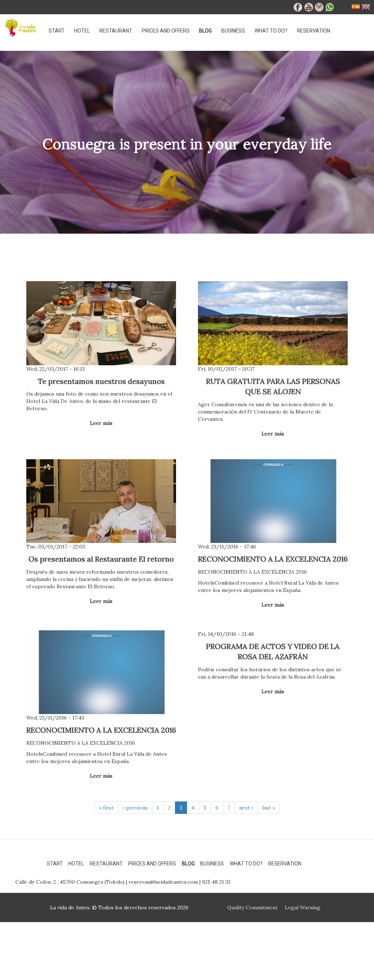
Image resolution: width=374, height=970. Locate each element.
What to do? (271, 31)
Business (233, 31)
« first (106, 807)
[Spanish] (355, 9)
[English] (366, 9)
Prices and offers (166, 31)
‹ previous (135, 807)
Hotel (82, 31)
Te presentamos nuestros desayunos (101, 381)
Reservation (313, 31)
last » (268, 807)
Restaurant (115, 31)
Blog (205, 31)
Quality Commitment (252, 907)
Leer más (101, 423)
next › (246, 807)
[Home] (24, 27)
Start (57, 31)
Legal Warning (302, 907)
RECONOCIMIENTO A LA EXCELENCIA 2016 (273, 558)
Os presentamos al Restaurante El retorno (101, 558)
